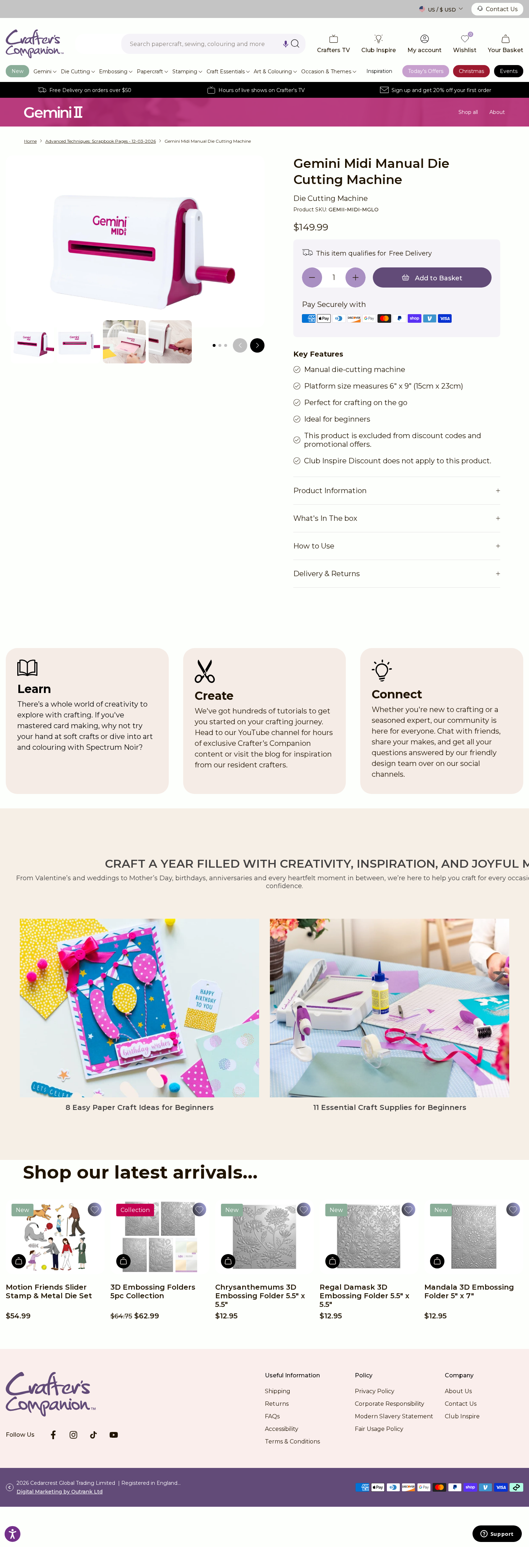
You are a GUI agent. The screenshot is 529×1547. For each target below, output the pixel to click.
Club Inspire (462, 1416)
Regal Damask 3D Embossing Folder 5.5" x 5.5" (364, 1296)
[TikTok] (93, 1435)
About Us (458, 1391)
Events (508, 71)
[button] (286, 44)
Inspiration (379, 71)
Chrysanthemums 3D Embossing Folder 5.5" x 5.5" (260, 1296)
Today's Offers (425, 71)
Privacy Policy (374, 1391)
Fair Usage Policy (379, 1429)
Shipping (277, 1391)
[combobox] (213, 44)
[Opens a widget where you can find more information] (497, 1534)
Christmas (471, 71)
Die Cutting (75, 71)
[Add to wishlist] (94, 1209)
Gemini (42, 71)
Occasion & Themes (326, 71)
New (17, 71)
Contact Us (501, 9)
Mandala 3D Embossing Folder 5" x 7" (469, 1291)
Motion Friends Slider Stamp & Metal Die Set (49, 1291)
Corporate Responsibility (389, 1403)
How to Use (313, 546)
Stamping (184, 71)
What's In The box (325, 518)
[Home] (35, 43)
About (497, 112)
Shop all (468, 112)
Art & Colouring (273, 71)
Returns (277, 1403)
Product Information (330, 490)
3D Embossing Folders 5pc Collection (152, 1291)
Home (30, 141)
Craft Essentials (226, 71)
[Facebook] (53, 1435)
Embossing (113, 71)
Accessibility (281, 1429)
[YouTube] (113, 1435)
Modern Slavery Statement (394, 1416)
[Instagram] (73, 1435)
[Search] (295, 43)
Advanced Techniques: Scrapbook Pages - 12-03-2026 (100, 141)
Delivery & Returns (326, 573)
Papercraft (150, 71)
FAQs (272, 1416)
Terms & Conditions (292, 1441)
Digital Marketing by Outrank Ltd (60, 1491)
